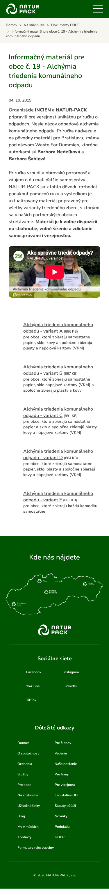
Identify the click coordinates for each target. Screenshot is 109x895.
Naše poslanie (66, 763)
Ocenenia (24, 763)
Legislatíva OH (66, 795)
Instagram (71, 672)
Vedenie (61, 753)
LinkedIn (70, 686)
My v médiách (28, 826)
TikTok (31, 700)
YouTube (33, 686)
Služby (22, 774)
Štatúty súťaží (65, 805)
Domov (23, 742)
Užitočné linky (28, 805)
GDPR (60, 837)
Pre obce (24, 784)
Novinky (61, 816)
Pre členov (63, 742)
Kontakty (24, 837)
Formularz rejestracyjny (35, 847)
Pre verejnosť (65, 784)
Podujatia (62, 826)
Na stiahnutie (27, 795)
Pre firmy (62, 774)
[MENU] (98, 8)
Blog (21, 816)
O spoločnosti (28, 753)
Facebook (33, 672)
